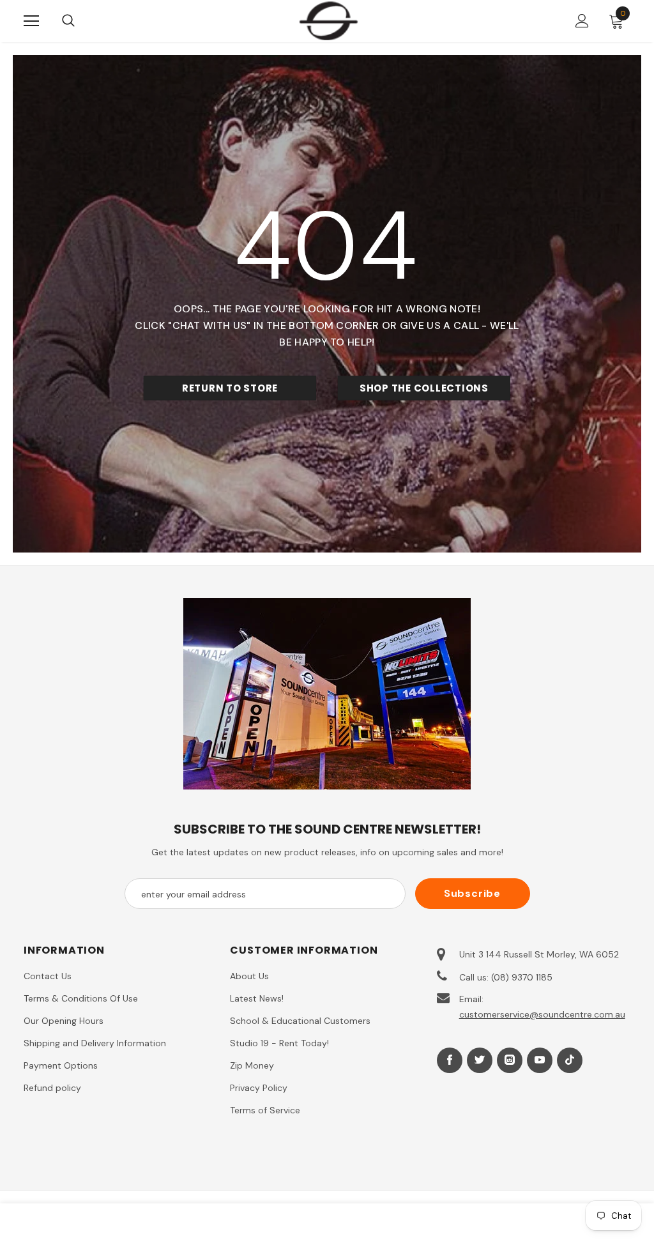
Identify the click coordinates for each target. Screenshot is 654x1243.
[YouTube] (539, 1060)
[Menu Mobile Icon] (31, 21)
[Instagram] (509, 1060)
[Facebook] (449, 1060)
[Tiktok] (569, 1060)
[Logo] (328, 20)
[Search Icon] (81, 21)
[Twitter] (479, 1060)
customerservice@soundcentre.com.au (542, 1014)
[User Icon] (582, 20)
